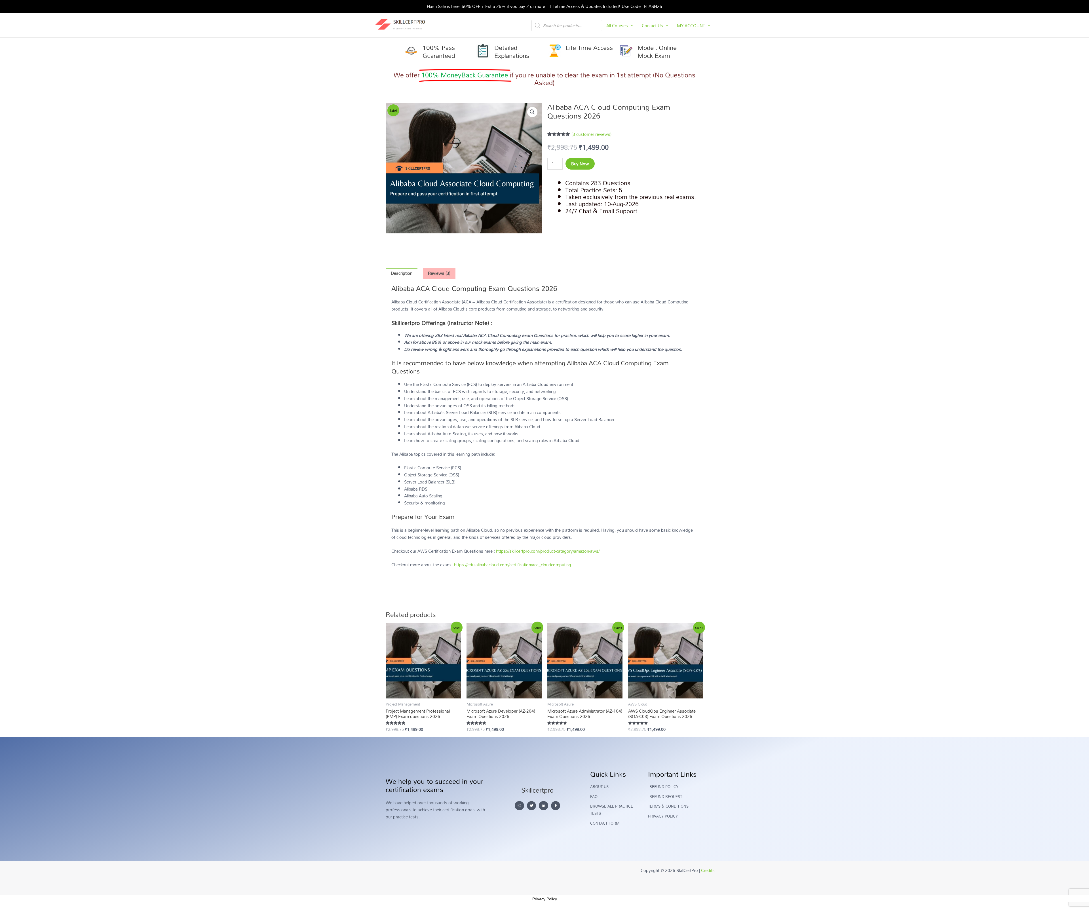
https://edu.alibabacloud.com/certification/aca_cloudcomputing (512, 564)
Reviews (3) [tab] (439, 273)
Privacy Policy (544, 899)
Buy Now (580, 163)
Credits (708, 870)
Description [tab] (401, 273)
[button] (532, 112)
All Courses (617, 25)
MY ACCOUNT (691, 25)
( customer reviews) (591, 134)
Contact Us (652, 25)
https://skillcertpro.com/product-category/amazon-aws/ (548, 551)
